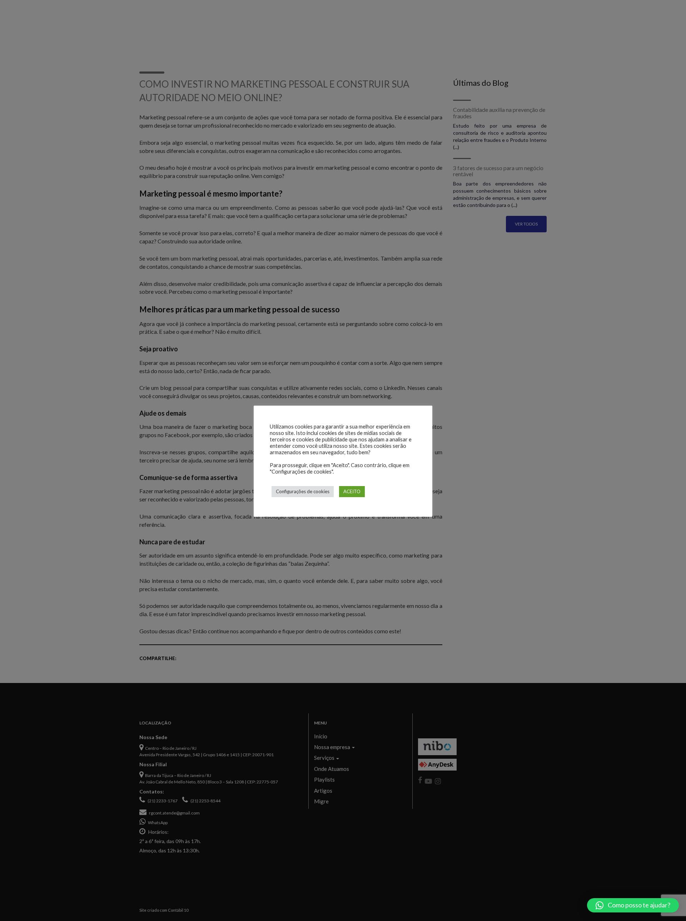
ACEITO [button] (352, 491)
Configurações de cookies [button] (302, 491)
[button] (633, 905)
